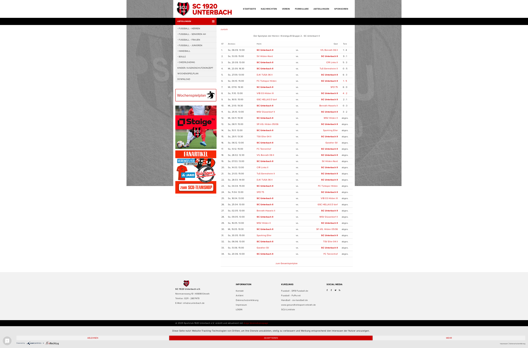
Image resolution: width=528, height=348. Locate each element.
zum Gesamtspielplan (287, 263)
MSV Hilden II (331, 118)
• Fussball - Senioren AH (191, 34)
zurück (224, 29)
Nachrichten (269, 9)
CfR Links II (332, 62)
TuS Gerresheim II (329, 68)
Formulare (302, 9)
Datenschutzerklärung (247, 300)
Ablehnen (92, 338)
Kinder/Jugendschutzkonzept (195, 68)
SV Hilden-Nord (265, 56)
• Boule (181, 56)
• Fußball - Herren (188, 28)
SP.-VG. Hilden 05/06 (267, 124)
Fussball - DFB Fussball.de (294, 291)
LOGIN (239, 309)
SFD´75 (334, 87)
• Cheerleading (186, 62)
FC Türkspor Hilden (267, 81)
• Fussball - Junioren (189, 45)
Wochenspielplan (188, 73)
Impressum (241, 305)
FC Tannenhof (264, 149)
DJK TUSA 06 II (265, 74)
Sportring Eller (330, 130)
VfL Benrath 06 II (329, 50)
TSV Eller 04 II (264, 136)
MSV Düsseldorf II (266, 112)
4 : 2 (345, 93)
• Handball (183, 51)
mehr (449, 338)
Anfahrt (240, 295)
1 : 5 (345, 81)
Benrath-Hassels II (328, 105)
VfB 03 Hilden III (265, 93)
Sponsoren (341, 9)
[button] (196, 21)
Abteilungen (321, 9)
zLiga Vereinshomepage (256, 323)
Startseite (249, 9)
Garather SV (331, 142)
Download (183, 79)
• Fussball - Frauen (188, 40)
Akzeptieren (271, 338)
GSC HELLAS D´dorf (267, 99)
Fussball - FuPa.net (291, 295)
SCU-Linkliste (288, 309)
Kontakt (240, 291)
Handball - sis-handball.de (294, 300)
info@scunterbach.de (194, 303)
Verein (286, 9)
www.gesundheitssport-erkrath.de (298, 305)
